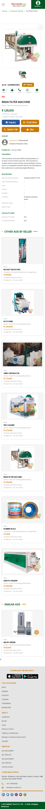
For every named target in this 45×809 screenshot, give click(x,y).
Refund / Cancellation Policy (14, 737)
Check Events (7, 767)
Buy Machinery (8, 751)
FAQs (4, 725)
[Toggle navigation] (3, 4)
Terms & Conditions (10, 733)
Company (6, 717)
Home (4, 11)
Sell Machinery (8, 759)
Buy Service (6, 755)
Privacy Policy (8, 729)
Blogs (4, 721)
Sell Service (6, 763)
